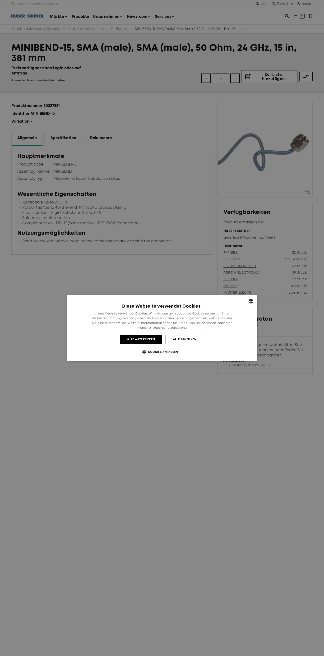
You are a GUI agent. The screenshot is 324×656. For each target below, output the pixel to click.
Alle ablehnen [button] (185, 339)
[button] (162, 352)
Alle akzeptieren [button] (141, 339)
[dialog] (162, 328)
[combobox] (251, 301)
